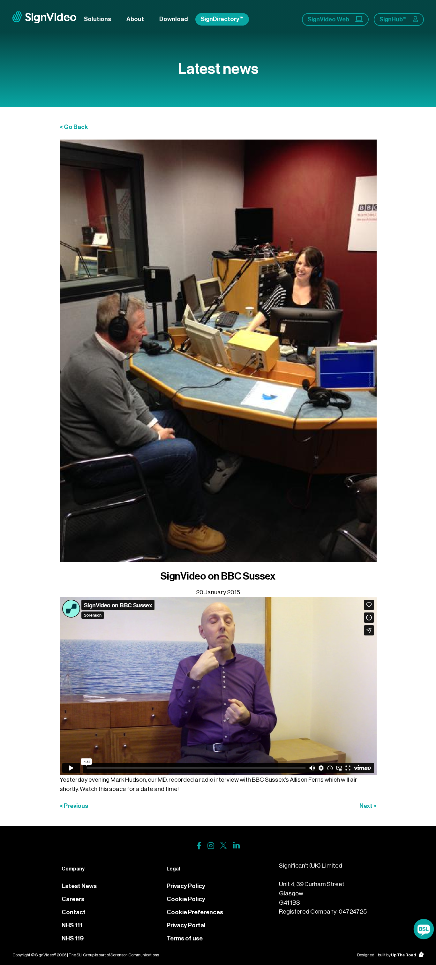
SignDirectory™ (222, 19)
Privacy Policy (186, 886)
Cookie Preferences (195, 912)
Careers (73, 899)
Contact (74, 912)
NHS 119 (73, 938)
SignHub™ (394, 19)
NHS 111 (72, 925)
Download (173, 19)
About (135, 19)
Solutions (97, 19)
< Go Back (74, 127)
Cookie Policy (186, 899)
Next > (368, 806)
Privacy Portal (186, 925)
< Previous (74, 806)
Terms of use (185, 938)
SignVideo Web (329, 19)
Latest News (79, 886)
